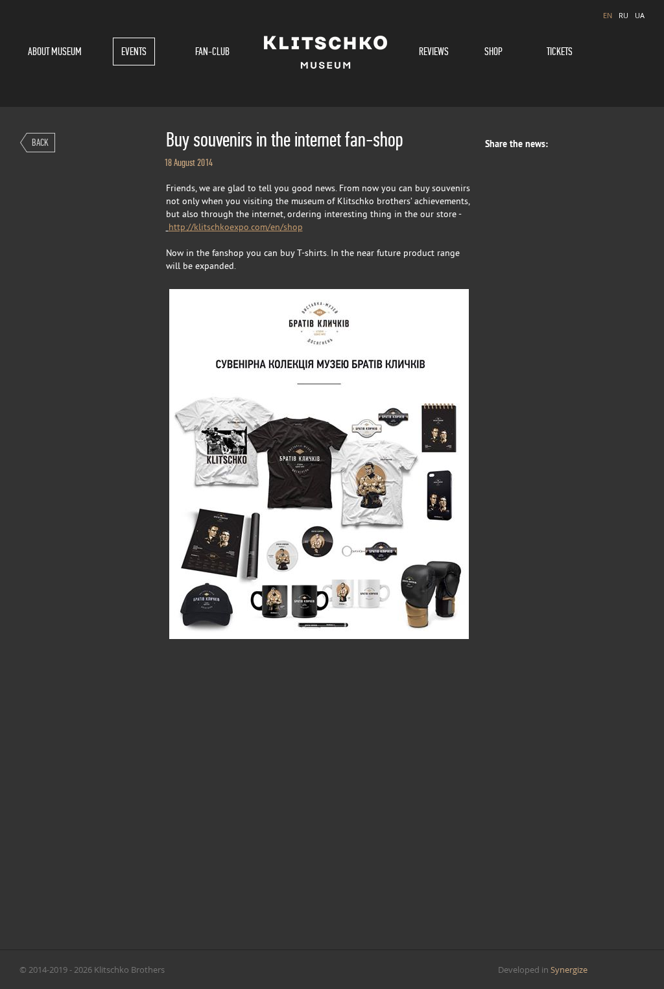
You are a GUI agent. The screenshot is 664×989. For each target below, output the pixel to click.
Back (40, 142)
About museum (55, 51)
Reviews (434, 51)
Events (134, 51)
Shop (493, 51)
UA (640, 15)
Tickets (560, 51)
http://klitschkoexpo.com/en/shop (236, 227)
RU (623, 15)
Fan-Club (212, 51)
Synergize (569, 969)
